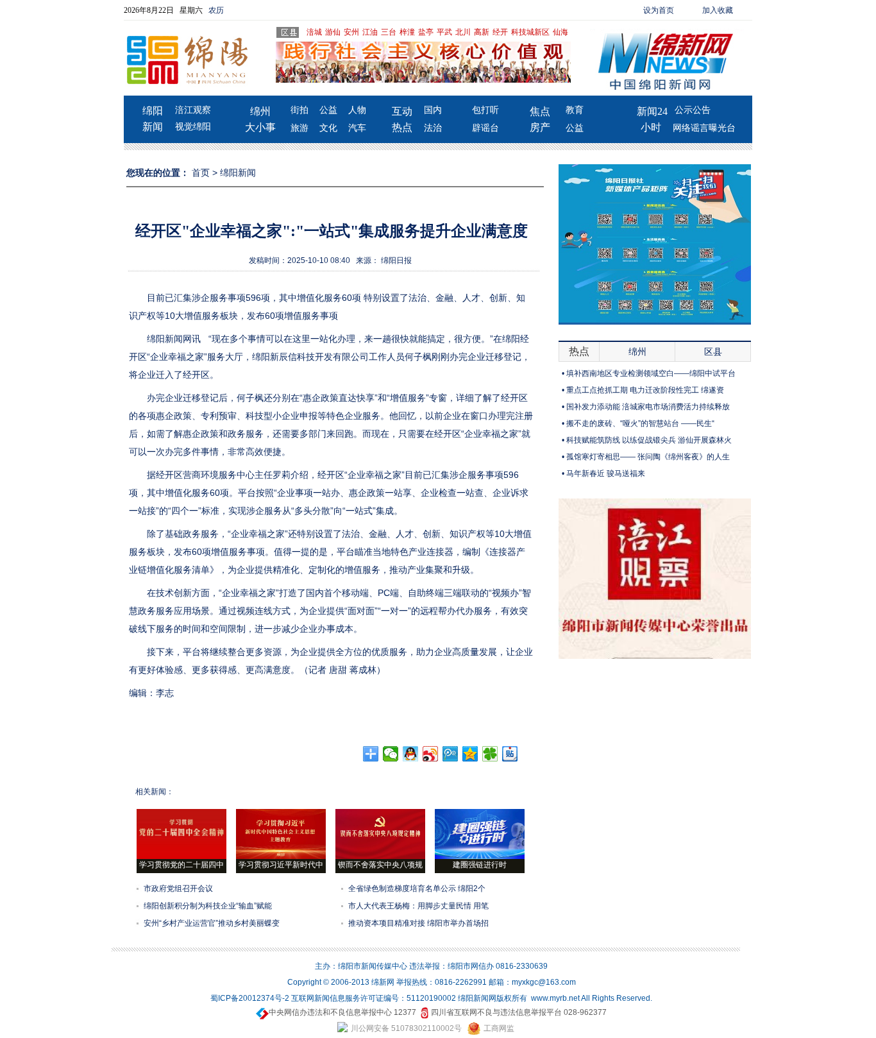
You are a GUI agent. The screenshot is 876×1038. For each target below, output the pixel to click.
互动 (402, 111)
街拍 (299, 110)
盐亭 (426, 32)
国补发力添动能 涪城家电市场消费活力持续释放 (648, 406)
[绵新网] (655, 656)
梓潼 (407, 32)
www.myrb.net (555, 998)
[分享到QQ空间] (470, 753)
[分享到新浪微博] (431, 753)
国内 (433, 110)
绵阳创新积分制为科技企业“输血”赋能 (208, 905)
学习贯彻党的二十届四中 (181, 864)
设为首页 (658, 10)
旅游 (299, 128)
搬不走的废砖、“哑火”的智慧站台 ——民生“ (640, 423)
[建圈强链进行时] (480, 856)
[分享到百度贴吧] (510, 753)
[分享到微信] (391, 753)
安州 (351, 32)
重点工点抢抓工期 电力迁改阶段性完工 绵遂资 (645, 390)
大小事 (260, 127)
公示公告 (693, 110)
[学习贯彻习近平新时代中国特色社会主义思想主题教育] (281, 856)
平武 (444, 32)
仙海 (560, 32)
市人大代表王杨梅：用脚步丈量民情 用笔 (418, 905)
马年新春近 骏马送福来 (605, 473)
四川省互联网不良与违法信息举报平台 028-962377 (519, 1012)
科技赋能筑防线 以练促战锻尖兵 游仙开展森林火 (649, 440)
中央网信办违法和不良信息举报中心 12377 (342, 1012)
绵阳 (152, 110)
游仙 (333, 32)
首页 (201, 172)
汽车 (357, 128)
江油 (370, 32)
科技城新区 (530, 32)
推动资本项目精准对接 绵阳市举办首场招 (418, 923)
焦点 (540, 111)
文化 (328, 128)
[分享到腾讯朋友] (490, 753)
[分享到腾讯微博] (450, 753)
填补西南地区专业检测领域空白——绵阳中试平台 (651, 373)
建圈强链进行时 (480, 864)
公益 (328, 110)
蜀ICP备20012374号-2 (249, 998)
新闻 (152, 126)
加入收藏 (717, 10)
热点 (402, 127)
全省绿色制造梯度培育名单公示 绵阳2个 (416, 888)
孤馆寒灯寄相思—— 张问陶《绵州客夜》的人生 (648, 456)
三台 (388, 32)
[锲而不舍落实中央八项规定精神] (380, 856)
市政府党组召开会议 (178, 888)
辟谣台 (485, 128)
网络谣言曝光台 (704, 128)
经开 (500, 32)
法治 (433, 128)
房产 (540, 127)
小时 (651, 127)
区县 (713, 351)
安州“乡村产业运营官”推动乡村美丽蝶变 (212, 923)
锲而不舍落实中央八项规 (380, 864)
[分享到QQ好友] (411, 753)
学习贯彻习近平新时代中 (281, 864)
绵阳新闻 (238, 172)
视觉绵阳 (193, 127)
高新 (481, 32)
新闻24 (652, 111)
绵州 (260, 111)
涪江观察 (193, 110)
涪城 (314, 32)
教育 (575, 110)
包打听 (485, 110)
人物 (357, 110)
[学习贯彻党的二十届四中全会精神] (181, 856)
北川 (463, 32)
